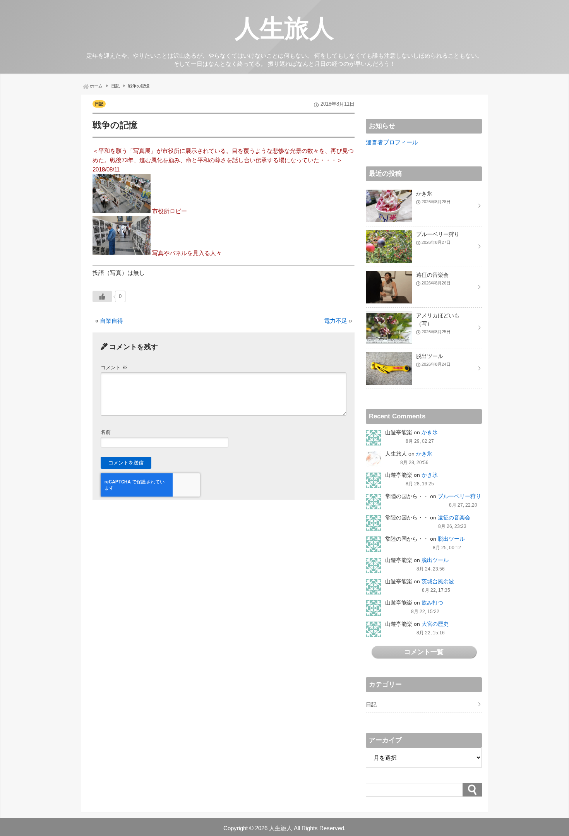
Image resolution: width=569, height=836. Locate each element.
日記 (99, 103)
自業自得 (111, 320)
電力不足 (335, 320)
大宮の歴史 (435, 624)
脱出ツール (451, 539)
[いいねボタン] (102, 296)
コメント (114, 367)
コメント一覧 (424, 651)
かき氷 (430, 432)
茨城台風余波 (438, 581)
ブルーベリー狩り (459, 496)
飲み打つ (432, 603)
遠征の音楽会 (454, 517)
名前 (106, 432)
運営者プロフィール (392, 142)
